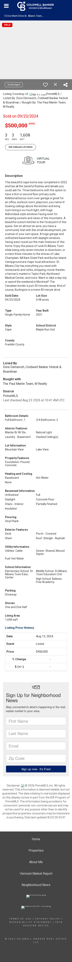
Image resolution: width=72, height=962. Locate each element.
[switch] (45, 84)
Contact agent (13, 85)
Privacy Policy (47, 919)
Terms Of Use (20, 919)
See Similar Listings (20, 147)
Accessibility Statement (30, 922)
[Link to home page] (36, 6)
